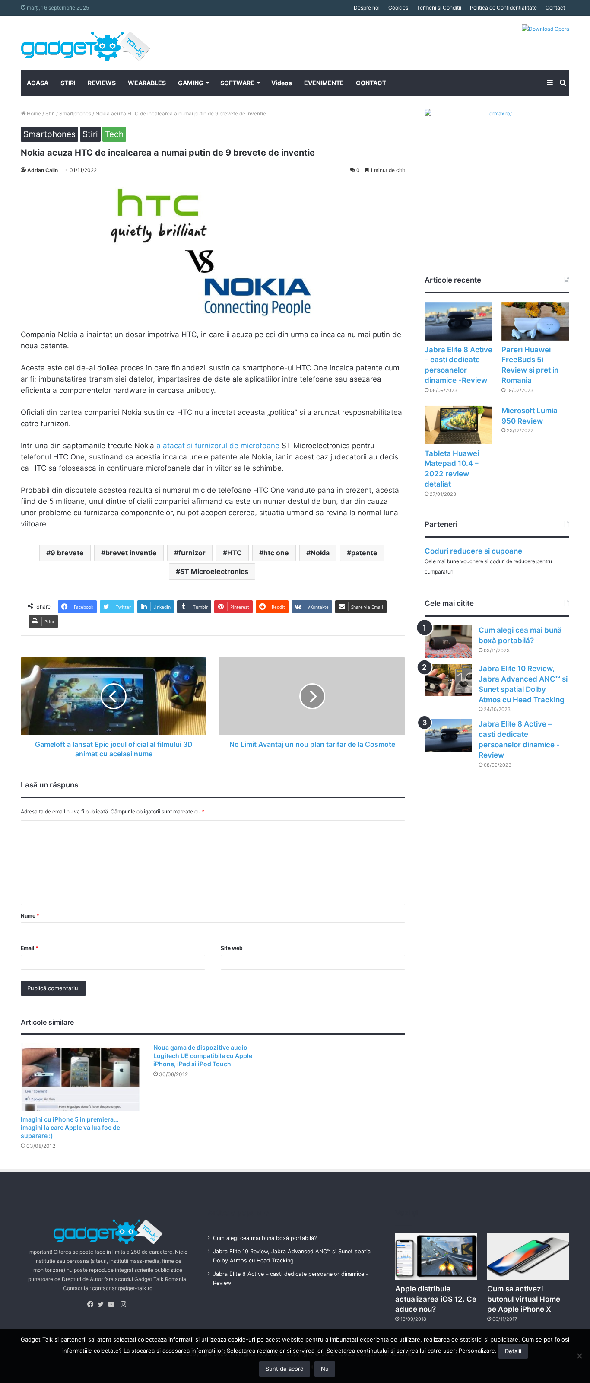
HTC (234, 552)
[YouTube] (113, 1304)
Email (29, 948)
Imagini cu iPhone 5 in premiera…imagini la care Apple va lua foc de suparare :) (70, 1127)
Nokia (320, 552)
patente (364, 552)
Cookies (398, 7)
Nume (30, 915)
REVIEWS (102, 82)
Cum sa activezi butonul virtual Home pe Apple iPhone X (523, 1299)
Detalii (513, 1351)
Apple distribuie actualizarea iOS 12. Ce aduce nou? (435, 1299)
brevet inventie (131, 552)
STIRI (68, 82)
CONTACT (371, 82)
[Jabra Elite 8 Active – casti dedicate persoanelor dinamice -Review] (458, 321)
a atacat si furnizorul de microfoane (217, 445)
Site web (232, 948)
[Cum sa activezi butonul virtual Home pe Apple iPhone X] (528, 1256)
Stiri (50, 113)
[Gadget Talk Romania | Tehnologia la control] (85, 42)
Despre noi (367, 7)
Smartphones (75, 113)
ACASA (37, 82)
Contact (555, 7)
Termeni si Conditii (439, 7)
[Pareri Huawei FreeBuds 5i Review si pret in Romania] (535, 321)
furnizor (192, 552)
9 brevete (67, 552)
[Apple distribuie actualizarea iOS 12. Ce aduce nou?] (436, 1256)
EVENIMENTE (324, 82)
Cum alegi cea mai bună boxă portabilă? (265, 1238)
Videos (281, 82)
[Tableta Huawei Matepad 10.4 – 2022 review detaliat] (458, 425)
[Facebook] (92, 1304)
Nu (325, 1368)
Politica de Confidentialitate (503, 7)
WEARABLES (147, 82)
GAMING (190, 82)
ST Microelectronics (214, 571)
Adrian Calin (42, 170)
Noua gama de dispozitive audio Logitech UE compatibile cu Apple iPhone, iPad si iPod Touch (202, 1056)
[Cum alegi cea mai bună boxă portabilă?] (448, 641)
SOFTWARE (237, 82)
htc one (276, 552)
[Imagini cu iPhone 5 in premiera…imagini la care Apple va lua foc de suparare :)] (80, 1077)
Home (33, 113)
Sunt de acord (285, 1368)
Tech (114, 134)
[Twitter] (103, 1304)
